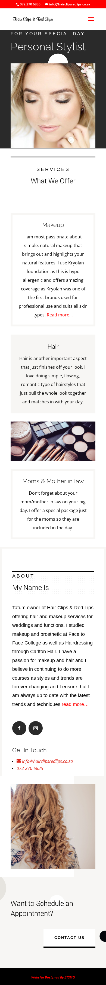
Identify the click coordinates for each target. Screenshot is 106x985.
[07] (53, 867)
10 (74, 862)
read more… (75, 704)
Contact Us (69, 937)
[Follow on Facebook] (19, 728)
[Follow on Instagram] (36, 728)
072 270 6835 (30, 768)
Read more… (60, 315)
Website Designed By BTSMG (53, 977)
